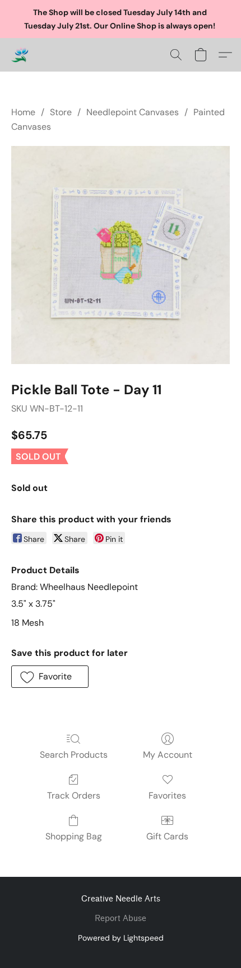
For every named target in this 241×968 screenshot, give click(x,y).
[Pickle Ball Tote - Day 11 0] (120, 255)
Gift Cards (167, 836)
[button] (20, 55)
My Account (167, 755)
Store (61, 112)
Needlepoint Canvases (132, 112)
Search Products (74, 755)
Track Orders (73, 795)
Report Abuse (120, 918)
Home (23, 112)
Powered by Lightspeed (121, 938)
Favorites (167, 795)
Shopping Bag (73, 836)
